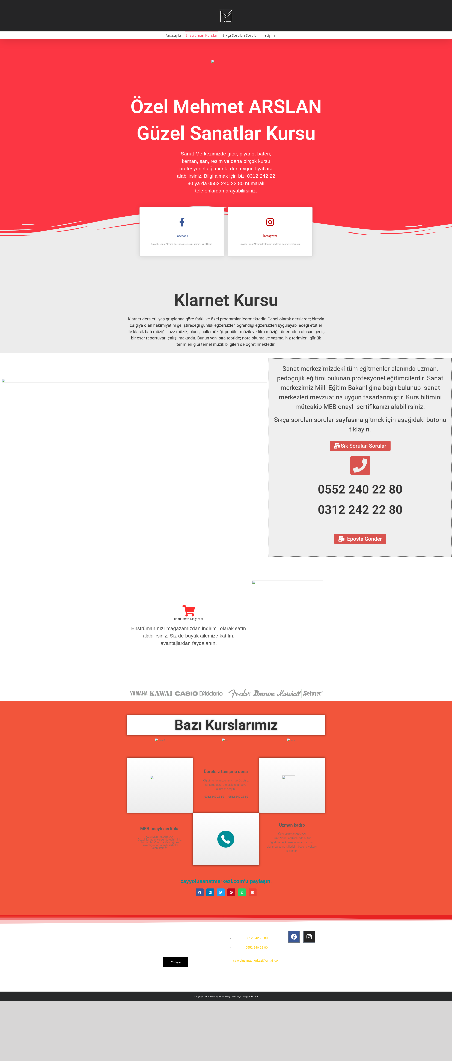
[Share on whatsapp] (242, 892)
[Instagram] (309, 937)
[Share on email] (253, 892)
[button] (130, 740)
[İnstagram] (270, 222)
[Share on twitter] (221, 892)
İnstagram (270, 236)
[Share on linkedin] (210, 892)
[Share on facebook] (200, 892)
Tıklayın (176, 962)
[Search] (280, 35)
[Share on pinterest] (231, 892)
